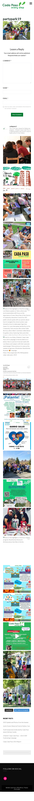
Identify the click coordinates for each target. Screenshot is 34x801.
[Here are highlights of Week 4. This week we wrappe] (17, 207)
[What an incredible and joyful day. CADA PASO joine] (17, 522)
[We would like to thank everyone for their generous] (17, 150)
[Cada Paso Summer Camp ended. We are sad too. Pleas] (17, 665)
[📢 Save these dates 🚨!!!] (17, 636)
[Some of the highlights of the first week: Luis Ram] (17, 321)
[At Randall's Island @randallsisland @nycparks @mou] (17, 464)
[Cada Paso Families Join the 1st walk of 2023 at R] (17, 493)
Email (5, 98)
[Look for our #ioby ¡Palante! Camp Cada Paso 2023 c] (17, 350)
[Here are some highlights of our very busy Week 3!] (17, 236)
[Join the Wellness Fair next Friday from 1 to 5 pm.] (17, 436)
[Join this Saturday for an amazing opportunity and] (17, 607)
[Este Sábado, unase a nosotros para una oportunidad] (17, 579)
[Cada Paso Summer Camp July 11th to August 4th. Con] (17, 693)
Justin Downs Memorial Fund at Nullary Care (16, 726)
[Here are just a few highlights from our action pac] (17, 293)
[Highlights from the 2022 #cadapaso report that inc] (17, 379)
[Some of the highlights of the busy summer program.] (17, 550)
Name (5, 88)
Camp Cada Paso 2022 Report (12, 741)
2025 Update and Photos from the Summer (16, 722)
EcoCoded (17, 789)
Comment (7, 61)
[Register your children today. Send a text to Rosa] (17, 407)
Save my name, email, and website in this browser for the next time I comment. (18, 107)
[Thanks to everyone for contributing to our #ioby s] (17, 178)
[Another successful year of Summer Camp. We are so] (17, 264)
